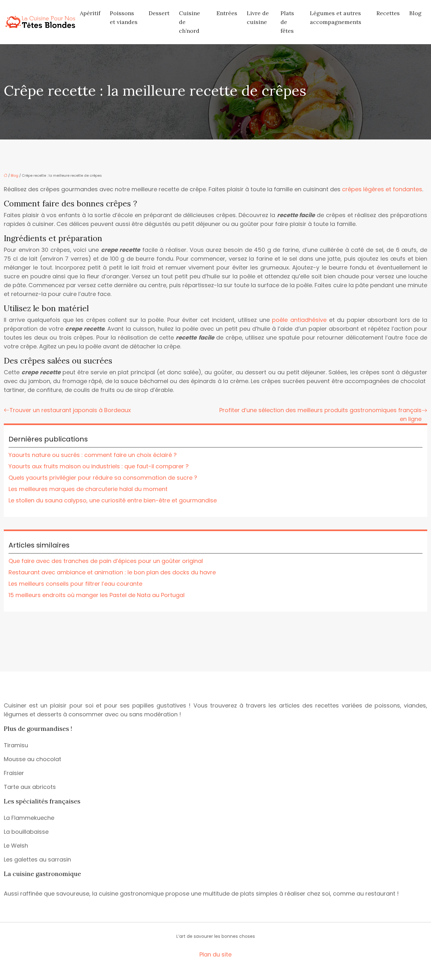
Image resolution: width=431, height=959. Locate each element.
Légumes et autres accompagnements (335, 17)
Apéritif (90, 13)
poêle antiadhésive (299, 320)
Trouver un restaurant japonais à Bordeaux (70, 410)
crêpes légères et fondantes (382, 189)
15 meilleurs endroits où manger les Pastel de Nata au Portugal (97, 595)
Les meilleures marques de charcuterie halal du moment (88, 489)
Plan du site (215, 954)
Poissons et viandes (124, 17)
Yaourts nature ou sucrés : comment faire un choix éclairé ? (93, 455)
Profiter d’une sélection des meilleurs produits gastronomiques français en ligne (320, 414)
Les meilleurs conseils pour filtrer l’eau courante (75, 584)
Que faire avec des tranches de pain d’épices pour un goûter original (106, 561)
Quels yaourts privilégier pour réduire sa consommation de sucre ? (103, 478)
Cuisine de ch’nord (189, 21)
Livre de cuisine (258, 17)
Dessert (159, 13)
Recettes (388, 13)
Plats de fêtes (287, 21)
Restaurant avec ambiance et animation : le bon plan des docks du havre (112, 572)
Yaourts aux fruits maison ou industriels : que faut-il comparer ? (99, 466)
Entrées (226, 13)
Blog (415, 13)
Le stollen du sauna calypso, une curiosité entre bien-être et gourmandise (113, 500)
